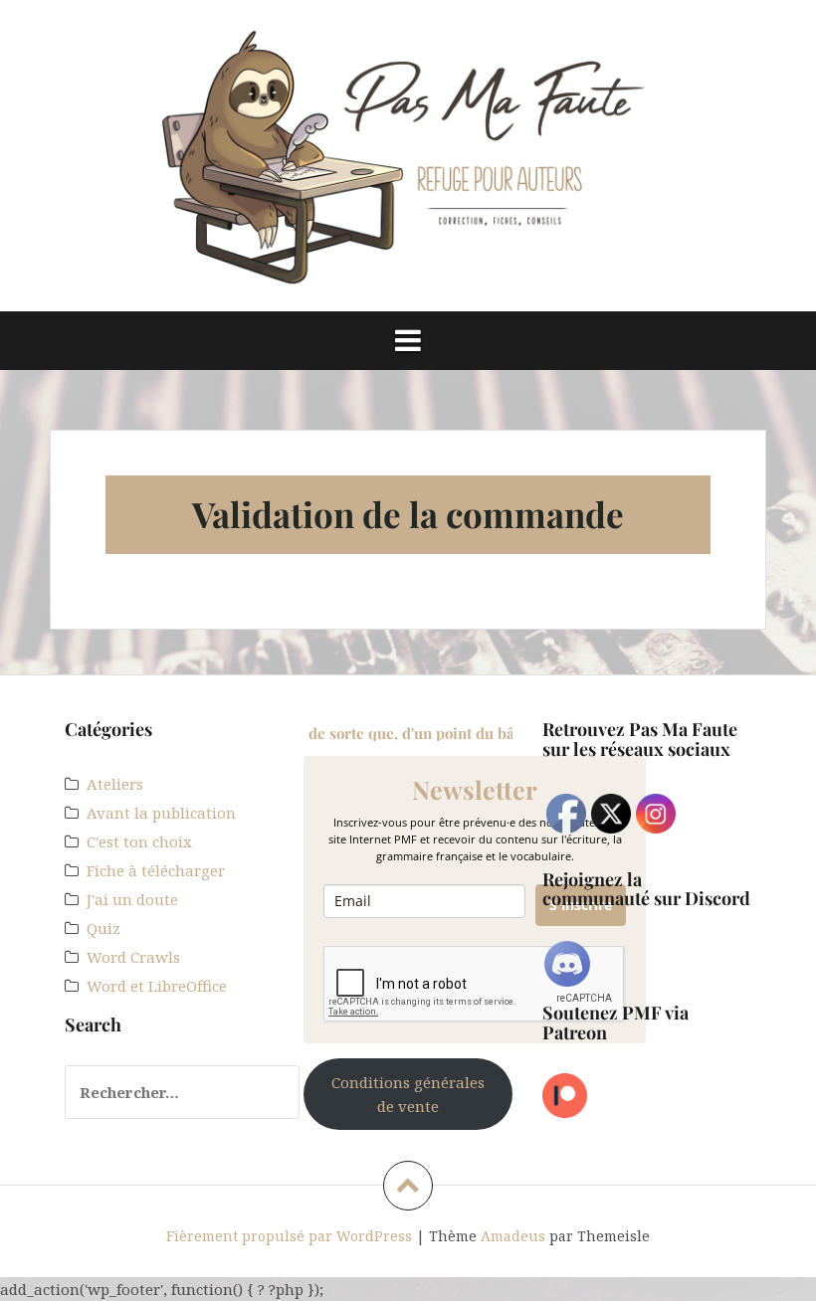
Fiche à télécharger (156, 870)
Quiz (103, 928)
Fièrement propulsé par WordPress (289, 1235)
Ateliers (115, 784)
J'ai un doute (132, 899)
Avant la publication (161, 813)
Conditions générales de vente (408, 1094)
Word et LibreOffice (157, 986)
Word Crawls (133, 957)
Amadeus (513, 1235)
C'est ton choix (139, 841)
